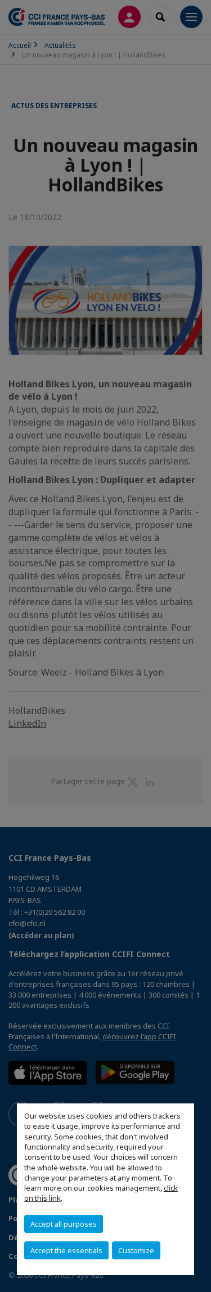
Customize (136, 1250)
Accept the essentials (66, 1250)
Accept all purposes (63, 1224)
